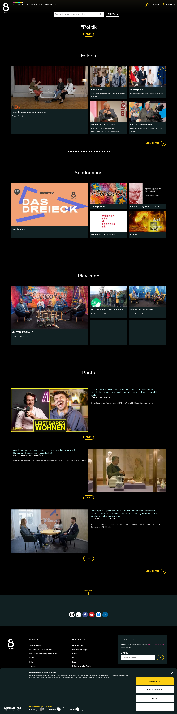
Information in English (82, 666)
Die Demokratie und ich (103, 519)
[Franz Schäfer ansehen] (49, 87)
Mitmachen (36, 4)
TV (27, 4)
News (31, 658)
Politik (94, 390)
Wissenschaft (32, 453)
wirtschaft (113, 390)
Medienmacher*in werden (41, 650)
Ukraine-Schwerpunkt (141, 309)
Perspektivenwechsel (141, 124)
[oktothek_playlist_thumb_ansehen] (108, 296)
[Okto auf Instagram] (72, 614)
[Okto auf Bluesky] (98, 614)
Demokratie (138, 511)
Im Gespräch (136, 89)
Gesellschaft (97, 392)
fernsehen (125, 390)
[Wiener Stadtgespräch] (108, 221)
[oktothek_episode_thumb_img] (108, 76)
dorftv (94, 514)
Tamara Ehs (132, 514)
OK (160, 657)
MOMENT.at (148, 390)
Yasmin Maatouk (123, 392)
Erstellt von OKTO (20, 336)
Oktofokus (96, 89)
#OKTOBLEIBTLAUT (22, 332)
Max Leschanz (139, 392)
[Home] (11, 649)
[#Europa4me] (108, 193)
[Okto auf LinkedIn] (105, 614)
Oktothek (18, 4)
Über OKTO (77, 645)
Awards (32, 666)
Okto (94, 511)
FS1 (122, 514)
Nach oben (88, 590)
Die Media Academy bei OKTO (43, 654)
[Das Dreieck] (49, 204)
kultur (36, 450)
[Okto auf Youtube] (92, 614)
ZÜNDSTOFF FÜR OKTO (102, 397)
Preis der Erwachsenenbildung (107, 309)
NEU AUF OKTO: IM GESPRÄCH (28, 455)
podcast (109, 392)
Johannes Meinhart (112, 516)
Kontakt (75, 654)
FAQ (74, 662)
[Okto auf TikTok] (78, 614)
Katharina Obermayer (109, 514)
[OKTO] (6, 10)
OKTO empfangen (80, 650)
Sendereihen (35, 645)
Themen (111, 14)
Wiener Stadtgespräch (103, 124)
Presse (75, 658)
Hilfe (31, 662)
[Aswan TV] (147, 221)
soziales (136, 390)
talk (52, 450)
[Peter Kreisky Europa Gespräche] (147, 193)
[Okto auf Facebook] (85, 614)
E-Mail (124, 653)
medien (103, 390)
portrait (44, 450)
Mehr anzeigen (153, 143)
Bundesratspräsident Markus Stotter (146, 94)
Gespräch (26, 450)
